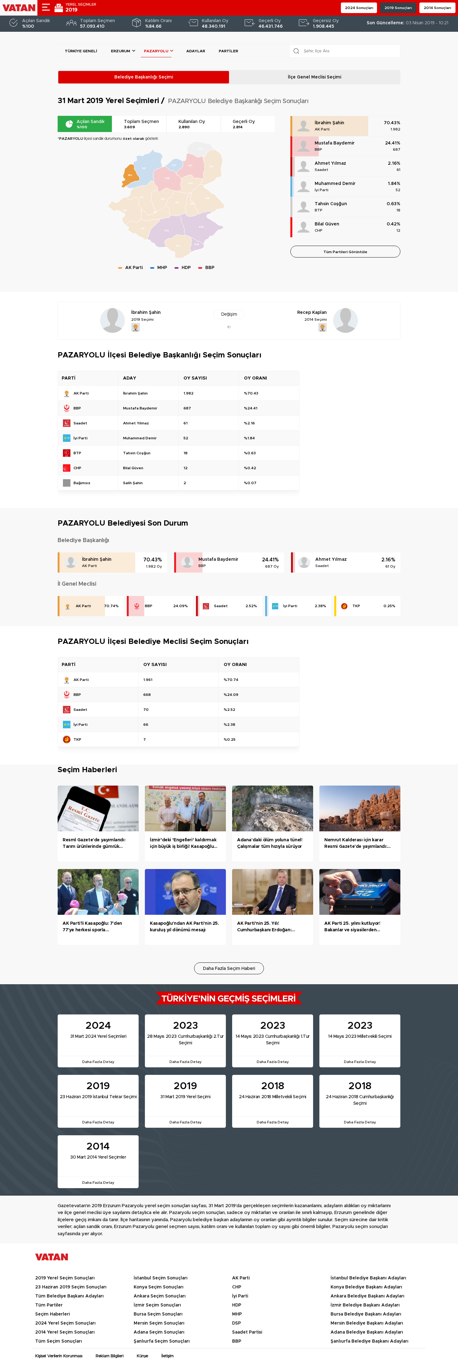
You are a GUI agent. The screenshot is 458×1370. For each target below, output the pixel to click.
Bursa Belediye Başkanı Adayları (366, 1314)
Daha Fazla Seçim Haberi (229, 968)
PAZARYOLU (156, 51)
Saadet (321, 170)
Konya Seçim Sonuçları (159, 1287)
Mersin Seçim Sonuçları (159, 1323)
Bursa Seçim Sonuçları (158, 1314)
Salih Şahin (133, 483)
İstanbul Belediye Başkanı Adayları (368, 1278)
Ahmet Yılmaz (330, 163)
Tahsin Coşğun (331, 204)
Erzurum (120, 51)
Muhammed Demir (335, 184)
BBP (318, 149)
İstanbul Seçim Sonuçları (161, 1278)
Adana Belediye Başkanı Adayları (367, 1332)
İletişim (167, 1356)
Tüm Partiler (49, 1305)
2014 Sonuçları (437, 8)
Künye (142, 1356)
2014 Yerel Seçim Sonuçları (65, 1332)
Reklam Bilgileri (109, 1356)
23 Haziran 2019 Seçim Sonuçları (71, 1287)
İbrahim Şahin (329, 123)
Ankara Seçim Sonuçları (160, 1296)
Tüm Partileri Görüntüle (345, 252)
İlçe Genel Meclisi (314, 77)
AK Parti (322, 129)
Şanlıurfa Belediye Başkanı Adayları (369, 1341)
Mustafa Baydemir (335, 143)
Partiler (228, 51)
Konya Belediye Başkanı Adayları (366, 1287)
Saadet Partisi (247, 1332)
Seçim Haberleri (52, 1314)
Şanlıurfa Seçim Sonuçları (162, 1341)
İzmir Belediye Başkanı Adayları (365, 1305)
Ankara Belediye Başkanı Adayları (367, 1296)
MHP (237, 1314)
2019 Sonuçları (398, 8)
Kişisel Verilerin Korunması (58, 1356)
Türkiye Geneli (81, 51)
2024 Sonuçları (359, 8)
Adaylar (195, 51)
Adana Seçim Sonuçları (159, 1332)
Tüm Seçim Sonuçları (58, 1341)
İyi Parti (321, 190)
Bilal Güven (327, 224)
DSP (236, 1323)
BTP (318, 210)
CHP (318, 230)
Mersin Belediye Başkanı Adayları (367, 1323)
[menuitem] (167, 179)
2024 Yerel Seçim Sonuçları (65, 1323)
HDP (236, 1305)
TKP (356, 606)
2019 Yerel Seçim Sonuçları (65, 1278)
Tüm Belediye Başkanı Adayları (69, 1296)
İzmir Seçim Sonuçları (157, 1305)
